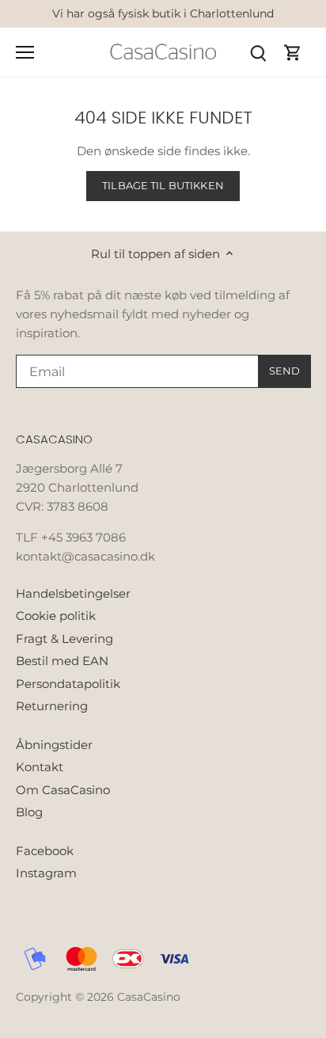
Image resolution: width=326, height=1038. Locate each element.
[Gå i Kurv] (292, 52)
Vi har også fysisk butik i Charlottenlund (163, 13)
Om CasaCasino (63, 789)
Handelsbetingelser (73, 593)
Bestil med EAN (62, 660)
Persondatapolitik (68, 683)
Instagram (46, 872)
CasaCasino (148, 996)
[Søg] (258, 52)
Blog (29, 811)
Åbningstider (54, 744)
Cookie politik (56, 615)
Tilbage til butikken (163, 186)
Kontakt (39, 766)
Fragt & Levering (64, 638)
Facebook (45, 850)
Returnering (52, 705)
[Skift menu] (25, 52)
